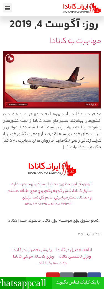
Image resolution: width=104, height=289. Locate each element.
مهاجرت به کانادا (75, 41)
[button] (7, 7)
